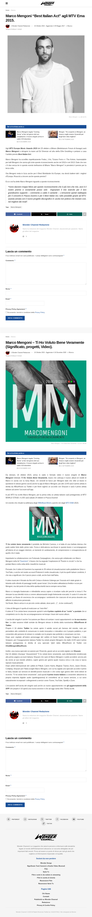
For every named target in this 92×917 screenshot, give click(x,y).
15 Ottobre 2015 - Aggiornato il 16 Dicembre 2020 (50, 352)
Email (8, 299)
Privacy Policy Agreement (16, 309)
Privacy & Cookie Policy (46, 905)
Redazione (46, 902)
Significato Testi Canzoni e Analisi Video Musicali (46, 866)
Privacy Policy (40, 312)
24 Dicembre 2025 (24, 142)
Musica (13, 10)
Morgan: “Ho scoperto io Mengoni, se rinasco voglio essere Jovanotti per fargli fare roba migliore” (72, 134)
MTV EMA (70, 503)
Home (7, 10)
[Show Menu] (7, 3)
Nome (9, 289)
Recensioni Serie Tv (46, 883)
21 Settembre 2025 (67, 139)
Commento (10, 260)
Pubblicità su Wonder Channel (46, 899)
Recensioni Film (46, 881)
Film (46, 869)
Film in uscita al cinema (46, 878)
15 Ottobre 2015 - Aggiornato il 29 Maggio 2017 (49, 26)
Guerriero (24, 561)
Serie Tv (46, 872)
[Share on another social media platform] (84, 214)
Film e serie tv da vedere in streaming (46, 875)
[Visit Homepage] (47, 3)
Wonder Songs (46, 863)
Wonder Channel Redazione (21, 26)
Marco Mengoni (16, 207)
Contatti (46, 896)
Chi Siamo (46, 893)
